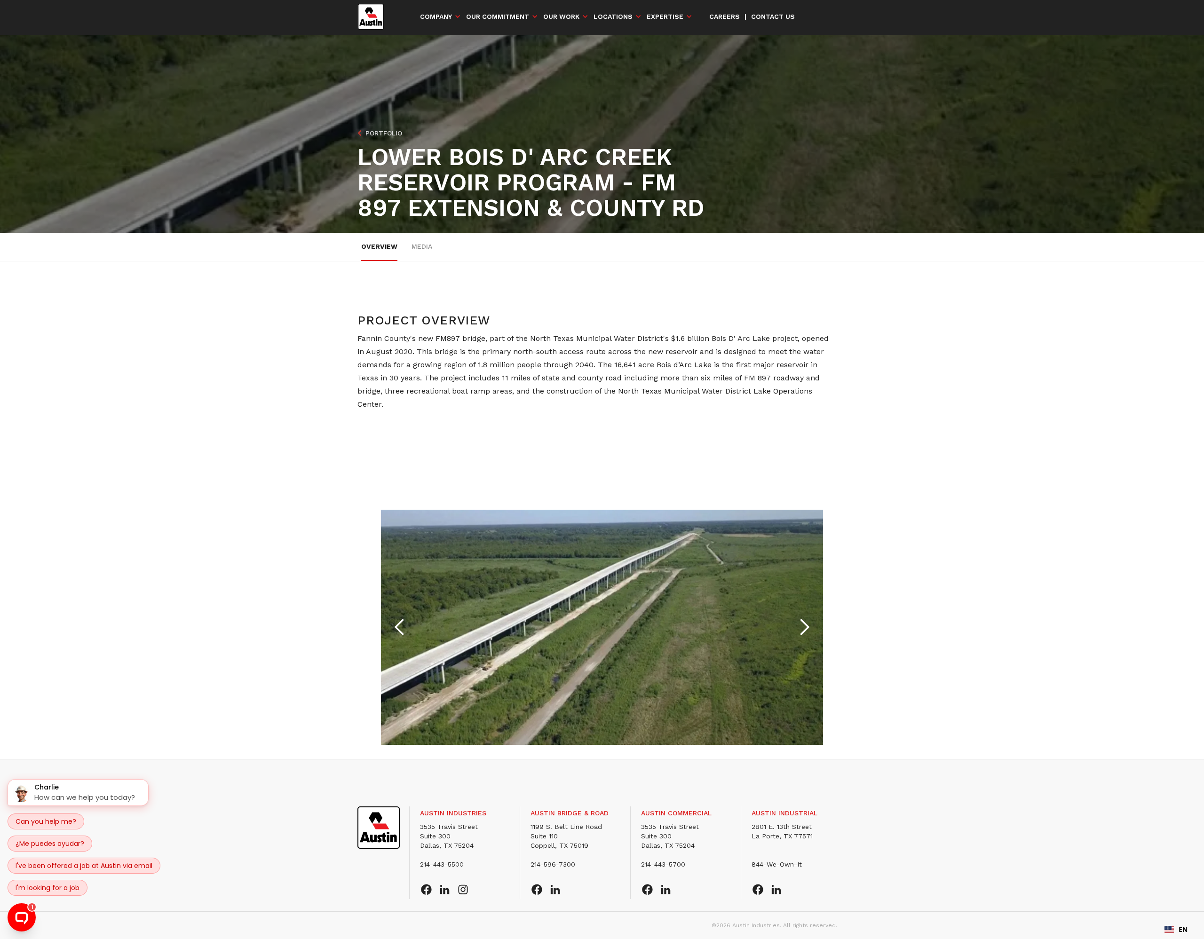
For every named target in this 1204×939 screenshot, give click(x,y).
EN (1183, 929)
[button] (441, 16)
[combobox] (1176, 929)
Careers (724, 16)
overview (379, 246)
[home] (371, 16)
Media (422, 246)
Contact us (773, 16)
